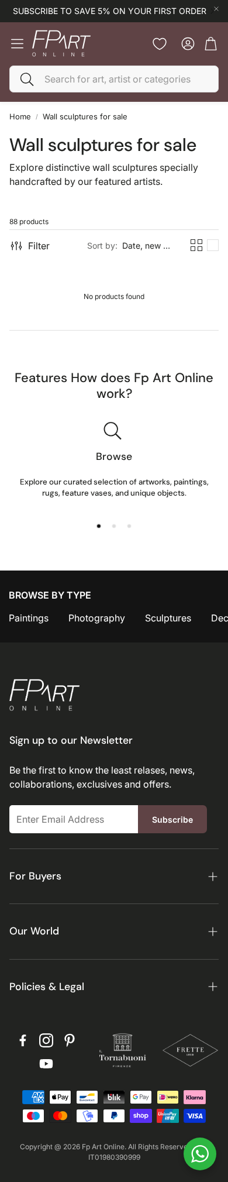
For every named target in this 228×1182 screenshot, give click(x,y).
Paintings (29, 618)
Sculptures (168, 618)
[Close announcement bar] (216, 9)
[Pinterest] (70, 1040)
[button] (114, 79)
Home (20, 116)
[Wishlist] (159, 43)
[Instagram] (46, 1040)
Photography (96, 618)
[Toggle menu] (17, 43)
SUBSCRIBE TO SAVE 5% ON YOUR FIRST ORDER (109, 11)
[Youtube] (46, 1064)
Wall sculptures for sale (85, 116)
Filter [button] (39, 246)
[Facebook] (23, 1040)
